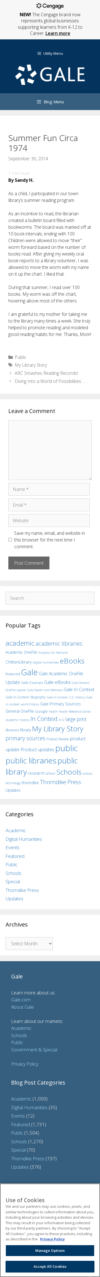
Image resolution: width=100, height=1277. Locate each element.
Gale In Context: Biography (26, 697)
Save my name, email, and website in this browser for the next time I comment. (49, 540)
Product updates (37, 749)
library (25, 729)
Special (13, 881)
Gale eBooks (57, 682)
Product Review (57, 739)
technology (13, 783)
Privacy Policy (24, 1064)
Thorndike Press (60, 782)
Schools (68, 772)
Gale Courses (32, 682)
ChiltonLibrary (19, 662)
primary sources (25, 738)
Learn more (58, 33)
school (50, 773)
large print (75, 719)
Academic (16, 830)
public (66, 748)
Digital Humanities (24, 839)
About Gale (22, 1007)
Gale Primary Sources (60, 703)
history (24, 719)
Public (20, 357)
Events (12, 847)
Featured (15, 856)
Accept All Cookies (50, 1266)
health (53, 711)
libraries (12, 729)
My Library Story (31, 365)
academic (20, 643)
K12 (61, 720)
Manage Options (50, 1250)
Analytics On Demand (53, 652)
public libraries (31, 760)
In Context (44, 719)
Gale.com (21, 999)
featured (13, 673)
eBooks (72, 661)
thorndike (30, 782)
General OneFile (20, 711)
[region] (50, 1230)
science (87, 773)
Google (41, 711)
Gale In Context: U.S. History (66, 697)
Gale (29, 672)
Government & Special (34, 1049)
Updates (13, 790)
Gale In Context (79, 689)
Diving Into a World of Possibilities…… (51, 381)
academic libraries (59, 643)
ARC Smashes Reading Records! (46, 373)
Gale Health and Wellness (44, 690)
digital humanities (46, 662)
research (36, 773)
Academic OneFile (21, 652)
